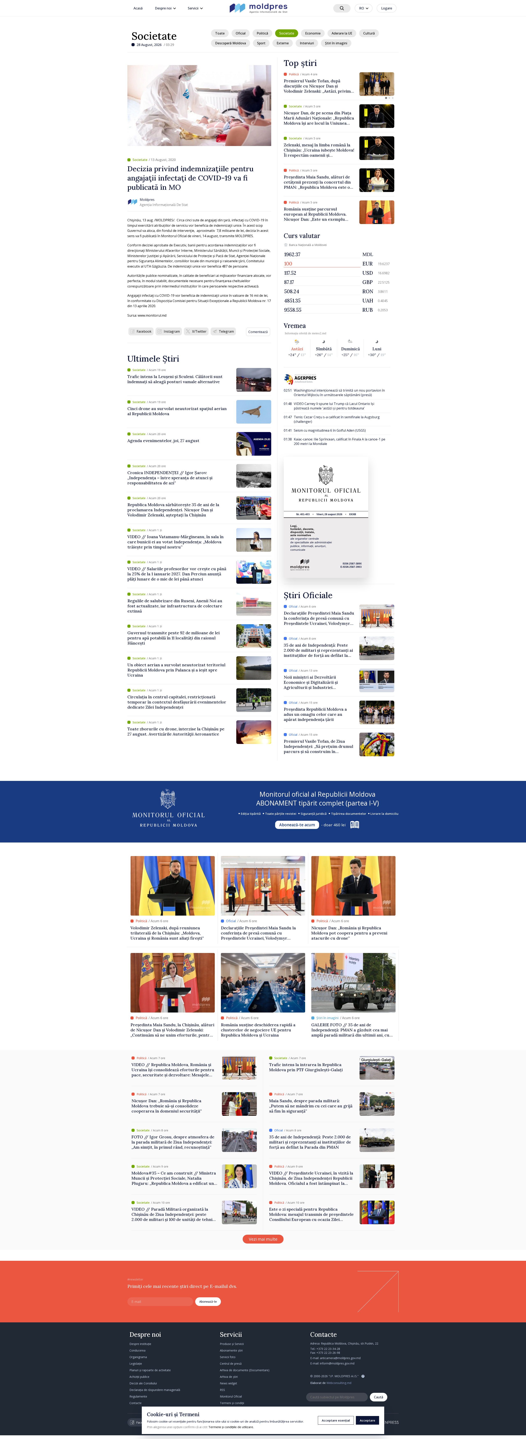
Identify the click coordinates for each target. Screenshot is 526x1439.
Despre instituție (140, 1344)
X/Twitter (199, 331)
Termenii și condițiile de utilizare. (231, 1427)
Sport (261, 43)
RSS (222, 1390)
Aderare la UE (342, 33)
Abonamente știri (231, 1350)
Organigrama (138, 1357)
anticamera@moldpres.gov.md (340, 1358)
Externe (283, 43)
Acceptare (367, 1420)
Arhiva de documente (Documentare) (244, 1370)
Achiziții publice (139, 1377)
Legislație (135, 1363)
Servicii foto (227, 1357)
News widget (228, 1383)
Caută (378, 1397)
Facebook (144, 331)
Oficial (241, 33)
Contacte (135, 1403)
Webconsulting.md (338, 1383)
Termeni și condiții (232, 1403)
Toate (220, 33)
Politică (262, 33)
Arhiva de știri (229, 1377)
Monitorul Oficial (231, 1396)
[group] (339, 84)
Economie (313, 33)
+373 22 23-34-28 (328, 1349)
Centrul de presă (231, 1363)
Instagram (172, 331)
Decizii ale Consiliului (143, 1383)
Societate (154, 36)
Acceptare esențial (336, 1420)
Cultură (369, 33)
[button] (386, 98)
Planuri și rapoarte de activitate (150, 1370)
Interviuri (307, 43)
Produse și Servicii (232, 1344)
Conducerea (137, 1350)
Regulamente (138, 1396)
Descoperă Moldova (230, 43)
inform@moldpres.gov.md (337, 1363)
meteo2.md (319, 333)
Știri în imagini (336, 43)
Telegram (226, 331)
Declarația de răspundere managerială (154, 1390)
